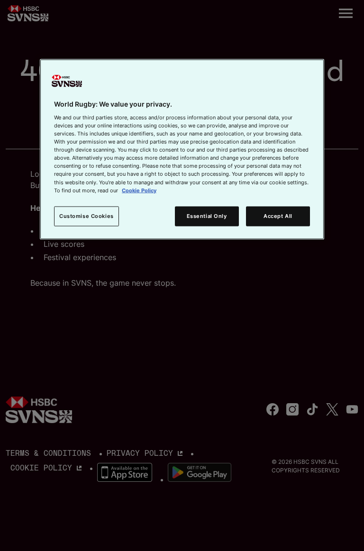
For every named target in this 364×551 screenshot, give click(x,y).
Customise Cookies (86, 215)
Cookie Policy (139, 190)
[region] (182, 149)
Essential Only (207, 215)
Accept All (278, 215)
